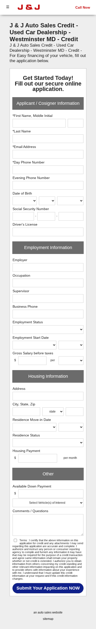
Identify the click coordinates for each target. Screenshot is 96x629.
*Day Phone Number (29, 162)
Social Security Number (31, 209)
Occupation (21, 275)
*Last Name (22, 131)
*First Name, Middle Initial (32, 116)
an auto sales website (48, 612)
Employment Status (28, 322)
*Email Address (24, 147)
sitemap (48, 619)
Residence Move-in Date (32, 420)
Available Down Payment (32, 486)
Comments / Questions (30, 511)
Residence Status (26, 435)
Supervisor (21, 291)
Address (19, 389)
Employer (20, 260)
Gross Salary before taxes (33, 353)
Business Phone (25, 306)
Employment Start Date (31, 338)
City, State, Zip (24, 404)
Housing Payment (26, 451)
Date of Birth (22, 193)
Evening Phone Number (31, 178)
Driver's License (25, 224)
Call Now (82, 7)
